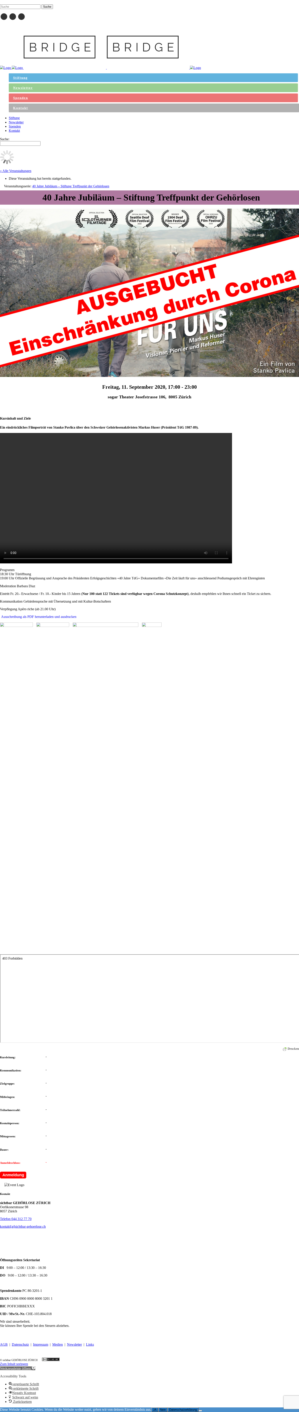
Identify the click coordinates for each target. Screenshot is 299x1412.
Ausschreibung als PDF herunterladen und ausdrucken (38, 617)
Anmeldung (13, 1175)
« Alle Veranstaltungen (15, 171)
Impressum (40, 1344)
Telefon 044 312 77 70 (16, 1219)
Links (90, 1344)
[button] (17, 1368)
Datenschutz (20, 1344)
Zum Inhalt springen (14, 1364)
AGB (4, 1344)
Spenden (6, 1333)
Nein (163, 1409)
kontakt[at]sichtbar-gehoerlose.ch (23, 1226)
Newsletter (74, 1344)
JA (155, 1409)
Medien (57, 1344)
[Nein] (200, 1410)
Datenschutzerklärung (183, 1409)
